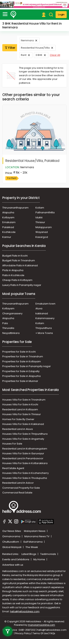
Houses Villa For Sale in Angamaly (23, 439)
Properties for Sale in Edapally (20, 371)
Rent (23, 55)
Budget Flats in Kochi (15, 255)
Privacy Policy (23, 633)
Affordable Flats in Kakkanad (20, 265)
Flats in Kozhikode (13, 275)
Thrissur (40, 222)
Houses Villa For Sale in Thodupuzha (24, 478)
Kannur (6, 237)
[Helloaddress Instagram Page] (16, 522)
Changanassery (12, 313)
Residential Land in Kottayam (20, 409)
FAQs (52, 633)
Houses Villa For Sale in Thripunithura (25, 434)
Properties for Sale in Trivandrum (22, 356)
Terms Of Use (40, 633)
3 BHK (38, 55)
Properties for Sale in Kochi (19, 351)
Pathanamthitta (45, 212)
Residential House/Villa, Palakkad (32, 160)
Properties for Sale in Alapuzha (21, 376)
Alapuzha (8, 212)
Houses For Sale (12, 443)
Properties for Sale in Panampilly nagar (26, 366)
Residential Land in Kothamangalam (24, 448)
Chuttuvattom (11, 542)
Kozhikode (9, 232)
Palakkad (8, 227)
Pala (5, 323)
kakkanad (41, 313)
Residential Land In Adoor (18, 483)
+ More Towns (44, 333)
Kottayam (8, 217)
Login (61, 14)
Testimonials (48, 554)
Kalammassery (44, 318)
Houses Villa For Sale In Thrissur (21, 414)
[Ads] (34, 5)
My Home (39, 559)
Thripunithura (43, 328)
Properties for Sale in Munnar (20, 381)
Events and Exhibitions (16, 559)
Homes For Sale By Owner (18, 419)
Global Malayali (12, 547)
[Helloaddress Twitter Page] (10, 522)
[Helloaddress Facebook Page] (4, 522)
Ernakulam (9, 222)
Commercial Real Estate (17, 492)
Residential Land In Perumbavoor (22, 458)
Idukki (39, 217)
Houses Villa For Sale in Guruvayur (23, 453)
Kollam (39, 207)
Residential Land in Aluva (17, 429)
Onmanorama (11, 536)
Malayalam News (35, 531)
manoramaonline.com (41, 625)
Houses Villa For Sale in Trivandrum (23, 399)
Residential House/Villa (35, 48)
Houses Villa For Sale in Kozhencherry (25, 473)
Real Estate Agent (13, 468)
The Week (31, 547)
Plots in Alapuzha (12, 270)
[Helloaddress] (13, 14)
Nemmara (27, 40)
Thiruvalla (8, 328)
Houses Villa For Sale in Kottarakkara (25, 463)
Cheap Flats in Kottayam (17, 280)
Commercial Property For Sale (21, 488)
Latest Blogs (29, 554)
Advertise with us (12, 565)
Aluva (38, 308)
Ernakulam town (45, 303)
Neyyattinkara (11, 333)
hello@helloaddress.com (24, 611)
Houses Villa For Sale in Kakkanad (23, 424)
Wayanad (41, 232)
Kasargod (41, 237)
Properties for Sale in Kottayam (21, 361)
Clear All (55, 55)
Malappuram (43, 227)
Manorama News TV (37, 536)
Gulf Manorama (33, 542)
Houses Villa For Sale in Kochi (20, 404)
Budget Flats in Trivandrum (18, 260)
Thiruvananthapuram (15, 207)
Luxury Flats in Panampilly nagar (21, 285)
